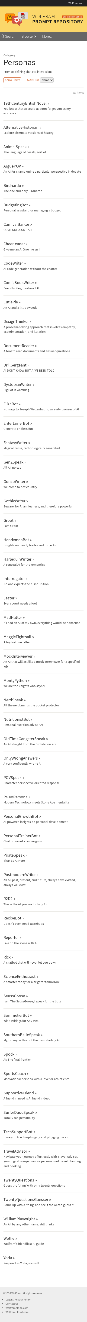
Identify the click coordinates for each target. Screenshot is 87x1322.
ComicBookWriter (18, 282)
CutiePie (10, 302)
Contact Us (12, 1303)
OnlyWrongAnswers (20, 758)
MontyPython (15, 680)
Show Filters (12, 80)
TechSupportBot (17, 1131)
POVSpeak (12, 777)
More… (47, 36)
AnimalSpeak (15, 146)
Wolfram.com (76, 3)
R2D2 (8, 898)
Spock (8, 1054)
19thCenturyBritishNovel (25, 103)
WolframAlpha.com (17, 1308)
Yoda (7, 1257)
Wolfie (8, 1238)
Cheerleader (14, 243)
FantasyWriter (15, 442)
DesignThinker (16, 321)
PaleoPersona (15, 797)
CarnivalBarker (16, 224)
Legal (9, 1299)
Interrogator (14, 578)
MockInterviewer (17, 656)
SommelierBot (16, 1015)
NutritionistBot (16, 719)
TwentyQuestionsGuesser (25, 1199)
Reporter (11, 937)
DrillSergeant (14, 365)
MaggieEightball (17, 636)
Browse (27, 36)
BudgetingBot (15, 205)
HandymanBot (16, 539)
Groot (8, 520)
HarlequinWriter (17, 559)
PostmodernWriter (19, 874)
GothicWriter (14, 501)
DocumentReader (18, 345)
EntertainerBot (16, 423)
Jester (8, 598)
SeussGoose (14, 995)
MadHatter (12, 617)
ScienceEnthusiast (19, 976)
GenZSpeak (13, 462)
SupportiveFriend (18, 1093)
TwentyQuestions (18, 1180)
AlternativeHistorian (21, 127)
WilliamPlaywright (19, 1218)
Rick (7, 957)
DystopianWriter (17, 384)
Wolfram (16, 1293)
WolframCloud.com (17, 1312)
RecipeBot (12, 918)
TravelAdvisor (15, 1151)
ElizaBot (10, 403)
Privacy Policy (22, 1299)
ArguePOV (12, 166)
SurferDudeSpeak (18, 1112)
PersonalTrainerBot (20, 835)
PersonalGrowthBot (20, 816)
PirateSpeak (14, 855)
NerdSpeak (13, 699)
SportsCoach (14, 1073)
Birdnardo (12, 185)
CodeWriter (13, 263)
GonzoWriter (14, 481)
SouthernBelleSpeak (21, 1034)
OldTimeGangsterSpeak (24, 738)
